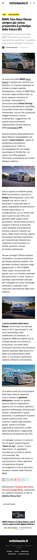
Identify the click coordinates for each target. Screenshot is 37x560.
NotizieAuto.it (18, 3)
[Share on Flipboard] (15, 479)
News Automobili (14, 14)
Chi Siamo (9, 551)
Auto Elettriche (9, 504)
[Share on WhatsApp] (27, 479)
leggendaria (12, 127)
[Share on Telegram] (23, 479)
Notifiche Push (12, 554)
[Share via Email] (11, 479)
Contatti (16, 551)
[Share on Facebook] (7, 479)
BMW (4, 14)
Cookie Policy (25, 551)
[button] (3, 3)
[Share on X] (3, 479)
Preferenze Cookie (23, 554)
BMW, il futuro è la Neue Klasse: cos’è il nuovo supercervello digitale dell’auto (18, 523)
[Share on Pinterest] (19, 479)
